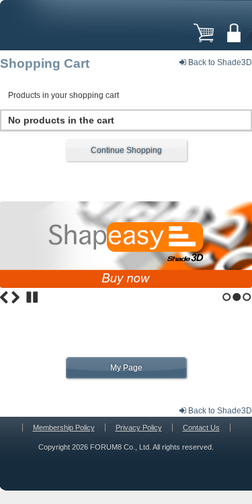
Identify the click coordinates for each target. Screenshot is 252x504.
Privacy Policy (139, 427)
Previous (4, 297)
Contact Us (201, 427)
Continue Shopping (126, 150)
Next (15, 297)
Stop (32, 297)
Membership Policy (64, 427)
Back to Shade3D (219, 62)
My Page (126, 367)
